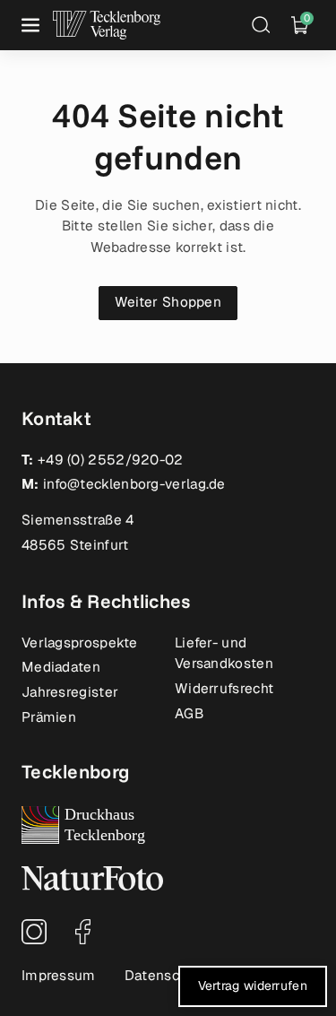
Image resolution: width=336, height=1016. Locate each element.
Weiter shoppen (168, 302)
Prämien (49, 717)
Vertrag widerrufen (252, 985)
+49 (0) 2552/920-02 (111, 460)
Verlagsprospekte (80, 643)
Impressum (59, 976)
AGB (189, 714)
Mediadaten (61, 667)
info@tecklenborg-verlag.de (134, 484)
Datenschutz (167, 976)
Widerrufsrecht (224, 689)
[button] (32, 25)
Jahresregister (70, 692)
